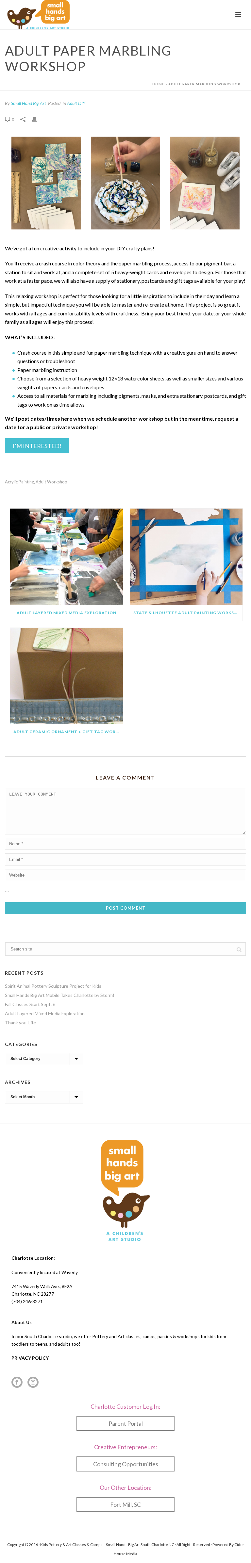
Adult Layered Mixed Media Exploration (66, 612)
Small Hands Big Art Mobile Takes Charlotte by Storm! (59, 995)
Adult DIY (76, 103)
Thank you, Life (20, 1022)
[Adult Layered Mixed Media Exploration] (66, 557)
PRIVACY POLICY (30, 1358)
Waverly (69, 1272)
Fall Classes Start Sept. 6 (30, 1004)
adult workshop (51, 482)
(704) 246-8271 (27, 1301)
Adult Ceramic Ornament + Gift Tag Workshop (68, 731)
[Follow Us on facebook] (17, 1382)
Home (158, 84)
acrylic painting (19, 482)
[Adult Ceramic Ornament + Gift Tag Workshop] (66, 676)
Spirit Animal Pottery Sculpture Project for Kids (53, 986)
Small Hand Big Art (28, 103)
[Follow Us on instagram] (33, 1382)
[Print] (38, 118)
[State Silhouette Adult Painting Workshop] (186, 557)
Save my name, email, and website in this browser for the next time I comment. (91, 889)
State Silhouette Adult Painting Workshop (188, 612)
